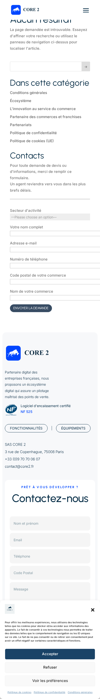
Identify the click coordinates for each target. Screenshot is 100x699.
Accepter (50, 654)
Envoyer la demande (31, 308)
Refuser (50, 667)
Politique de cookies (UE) (32, 141)
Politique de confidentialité (49, 692)
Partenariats (21, 124)
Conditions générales (80, 692)
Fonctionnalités (26, 428)
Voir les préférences (50, 680)
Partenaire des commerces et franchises (45, 116)
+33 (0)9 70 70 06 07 (22, 459)
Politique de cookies (19, 692)
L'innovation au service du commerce (43, 108)
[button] (92, 609)
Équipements (73, 428)
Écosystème (20, 100)
